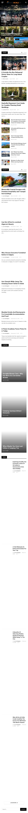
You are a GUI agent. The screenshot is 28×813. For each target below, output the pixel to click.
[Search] (26, 2)
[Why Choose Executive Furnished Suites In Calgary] (14, 244)
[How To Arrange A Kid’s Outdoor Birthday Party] (5, 138)
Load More (13, 802)
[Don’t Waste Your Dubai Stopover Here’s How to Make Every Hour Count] (5, 154)
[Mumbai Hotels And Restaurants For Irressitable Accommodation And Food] (14, 303)
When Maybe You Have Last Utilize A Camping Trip (13, 447)
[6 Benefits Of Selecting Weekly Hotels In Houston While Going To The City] (6, 671)
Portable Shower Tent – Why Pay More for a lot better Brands (13, 375)
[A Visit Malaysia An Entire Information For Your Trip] (6, 586)
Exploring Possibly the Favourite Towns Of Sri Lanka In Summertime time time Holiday (19, 465)
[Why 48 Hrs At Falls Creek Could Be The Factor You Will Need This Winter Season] (6, 757)
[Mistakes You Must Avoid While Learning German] (5, 162)
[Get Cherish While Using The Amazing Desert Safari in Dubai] (14, 272)
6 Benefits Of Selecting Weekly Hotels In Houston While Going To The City (19, 635)
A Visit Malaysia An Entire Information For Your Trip (19, 548)
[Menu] (2, 2)
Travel (25, 52)
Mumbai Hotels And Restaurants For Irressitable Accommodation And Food (13, 314)
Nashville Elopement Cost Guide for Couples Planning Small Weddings (12, 34)
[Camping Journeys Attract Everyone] (14, 400)
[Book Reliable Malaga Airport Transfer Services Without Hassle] (5, 145)
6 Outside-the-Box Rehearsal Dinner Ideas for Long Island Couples (11, 20)
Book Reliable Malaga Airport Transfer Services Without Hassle (20, 44)
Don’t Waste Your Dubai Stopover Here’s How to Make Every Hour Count (18, 153)
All (21, 52)
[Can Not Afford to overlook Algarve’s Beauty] (14, 213)
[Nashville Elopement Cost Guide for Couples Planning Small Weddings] (14, 31)
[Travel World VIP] (14, 2)
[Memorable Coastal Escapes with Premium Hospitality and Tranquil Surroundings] (14, 180)
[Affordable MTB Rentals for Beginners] (5, 130)
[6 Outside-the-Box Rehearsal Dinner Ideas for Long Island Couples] (14, 15)
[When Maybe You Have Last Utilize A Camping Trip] (14, 436)
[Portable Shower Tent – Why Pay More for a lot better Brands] (14, 365)
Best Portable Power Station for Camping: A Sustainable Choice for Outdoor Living (7, 43)
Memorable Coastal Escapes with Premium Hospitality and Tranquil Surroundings (13, 191)
